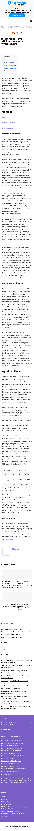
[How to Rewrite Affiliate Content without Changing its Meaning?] (24, 570)
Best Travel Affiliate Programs (10, 758)
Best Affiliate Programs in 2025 (11, 629)
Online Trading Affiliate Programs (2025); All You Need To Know (24, 607)
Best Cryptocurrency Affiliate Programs (13, 743)
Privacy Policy (5, 802)
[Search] (31, 21)
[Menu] (2, 21)
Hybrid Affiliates (7, 128)
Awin (28, 353)
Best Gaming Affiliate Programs (11, 761)
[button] (1, 730)
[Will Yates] (6, 549)
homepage (9, 539)
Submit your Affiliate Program (10, 811)
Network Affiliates (8, 123)
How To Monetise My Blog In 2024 (12, 637)
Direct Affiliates (7, 117)
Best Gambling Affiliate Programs (11, 748)
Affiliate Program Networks (9, 771)
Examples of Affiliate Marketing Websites (9, 605)
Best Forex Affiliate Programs (10, 766)
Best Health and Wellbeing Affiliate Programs (15, 756)
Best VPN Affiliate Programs (9, 746)
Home (3, 26)
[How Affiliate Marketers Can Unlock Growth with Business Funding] (9, 570)
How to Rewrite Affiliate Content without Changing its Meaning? (24, 584)
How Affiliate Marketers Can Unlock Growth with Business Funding (9, 584)
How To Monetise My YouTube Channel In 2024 (16, 632)
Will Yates (15, 549)
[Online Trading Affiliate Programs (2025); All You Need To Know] (24, 593)
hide (14, 57)
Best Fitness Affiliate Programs (10, 753)
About (3, 797)
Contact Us (5, 816)
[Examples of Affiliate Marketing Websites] (9, 593)
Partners (4, 799)
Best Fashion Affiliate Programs (11, 751)
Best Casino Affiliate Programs (10, 763)
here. (18, 366)
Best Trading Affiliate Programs (11, 740)
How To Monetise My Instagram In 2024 (14, 634)
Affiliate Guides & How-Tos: (16, 26)
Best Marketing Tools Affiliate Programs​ (13, 769)
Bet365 (8, 193)
